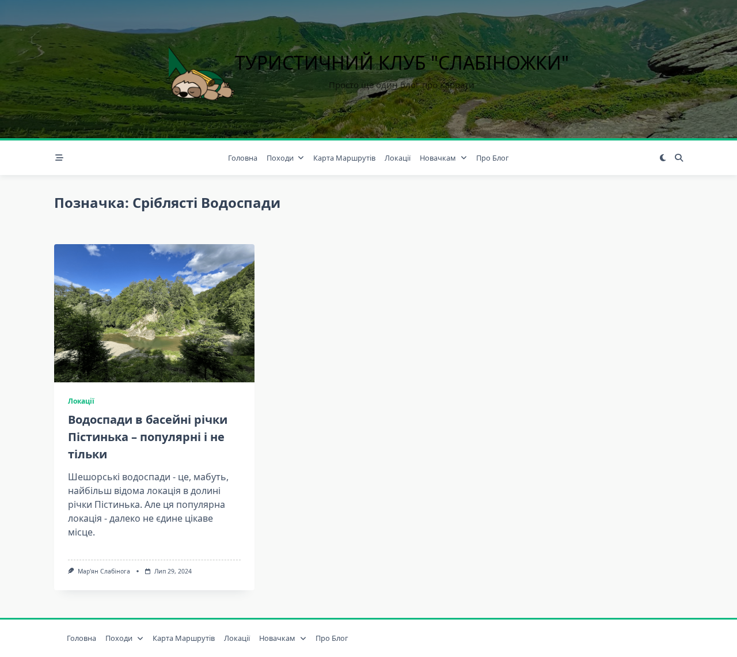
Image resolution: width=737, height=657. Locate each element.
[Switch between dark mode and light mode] (663, 158)
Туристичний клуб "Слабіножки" (402, 62)
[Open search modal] (679, 158)
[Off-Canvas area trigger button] (59, 158)
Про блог (492, 158)
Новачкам (438, 158)
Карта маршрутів (344, 158)
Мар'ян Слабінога (104, 571)
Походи (280, 158)
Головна (242, 158)
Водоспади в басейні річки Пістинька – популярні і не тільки (147, 437)
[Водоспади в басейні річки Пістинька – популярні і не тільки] (154, 313)
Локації (398, 158)
